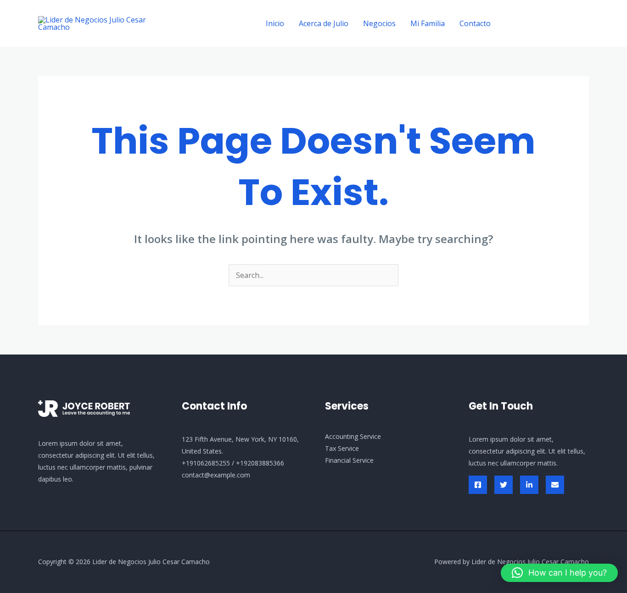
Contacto (475, 23)
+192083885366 (260, 463)
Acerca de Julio (323, 23)
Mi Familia (427, 23)
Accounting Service (353, 436)
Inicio (275, 23)
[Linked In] (529, 485)
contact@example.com (216, 475)
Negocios (379, 23)
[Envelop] (555, 485)
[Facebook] (478, 485)
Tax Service (342, 448)
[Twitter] (503, 485)
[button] (548, 23)
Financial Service (349, 460)
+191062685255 (206, 463)
